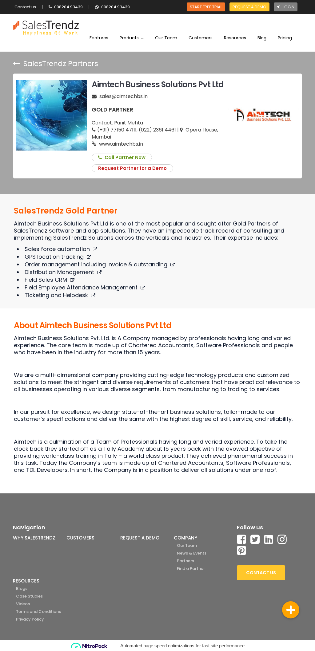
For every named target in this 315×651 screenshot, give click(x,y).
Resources (235, 38)
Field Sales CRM (46, 280)
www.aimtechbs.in (120, 143)
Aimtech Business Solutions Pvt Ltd (158, 84)
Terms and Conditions (38, 611)
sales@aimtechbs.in (123, 96)
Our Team (166, 38)
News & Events (191, 553)
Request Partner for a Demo (132, 168)
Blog (261, 38)
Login (288, 7)
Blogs (21, 588)
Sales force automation (57, 249)
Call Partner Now (124, 157)
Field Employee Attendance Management (81, 287)
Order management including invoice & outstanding (96, 264)
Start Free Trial (206, 7)
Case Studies (29, 596)
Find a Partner (191, 568)
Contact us (25, 7)
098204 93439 (68, 7)
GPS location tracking (54, 257)
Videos (23, 604)
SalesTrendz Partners (60, 64)
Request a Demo (249, 7)
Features (99, 38)
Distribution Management (59, 272)
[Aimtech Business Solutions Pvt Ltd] (51, 115)
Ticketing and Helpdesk (56, 295)
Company (185, 538)
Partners (185, 561)
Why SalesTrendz (34, 538)
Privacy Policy (30, 619)
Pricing (285, 38)
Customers (201, 38)
